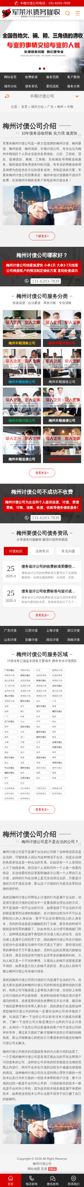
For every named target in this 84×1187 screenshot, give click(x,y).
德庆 (54, 716)
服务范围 (52, 77)
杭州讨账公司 (57, 794)
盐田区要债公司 (25, 681)
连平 (38, 752)
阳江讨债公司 (9, 758)
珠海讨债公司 (41, 681)
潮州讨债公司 (25, 768)
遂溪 (54, 706)
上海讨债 (52, 630)
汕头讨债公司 (57, 686)
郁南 (54, 778)
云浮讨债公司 (25, 778)
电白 (38, 727)
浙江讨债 (73, 630)
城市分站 (10, 86)
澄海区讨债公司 (41, 691)
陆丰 (38, 747)
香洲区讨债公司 (57, 681)
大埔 (6, 742)
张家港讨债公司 (57, 788)
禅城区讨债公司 (25, 696)
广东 (50, 106)
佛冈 (54, 757)
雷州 (38, 711)
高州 (54, 727)
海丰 (6, 747)
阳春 (22, 757)
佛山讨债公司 (9, 696)
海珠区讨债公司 (9, 675)
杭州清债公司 (9, 798)
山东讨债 (10, 639)
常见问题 (68, 551)
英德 (38, 763)
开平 (38, 721)
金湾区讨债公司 (25, 686)
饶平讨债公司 (57, 768)
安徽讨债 (31, 639)
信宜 (22, 732)
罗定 (22, 783)
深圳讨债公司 (25, 675)
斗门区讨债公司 (9, 686)
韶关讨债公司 (25, 701)
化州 (6, 732)
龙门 (22, 737)
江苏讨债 (31, 630)
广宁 (6, 716)
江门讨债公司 (9, 722)
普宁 (6, 778)
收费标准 (31, 77)
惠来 (54, 773)
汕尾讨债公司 (57, 742)
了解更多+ (42, 236)
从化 (38, 670)
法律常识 (42, 551)
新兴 (38, 778)
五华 (38, 742)
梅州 (60, 106)
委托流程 (52, 86)
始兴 (38, 701)
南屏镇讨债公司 (41, 686)
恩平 (6, 727)
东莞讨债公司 (57, 763)
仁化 (54, 701)
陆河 (22, 747)
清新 (22, 763)
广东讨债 (10, 630)
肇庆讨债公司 (57, 711)
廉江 (22, 711)
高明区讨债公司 (9, 701)
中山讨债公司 (9, 768)
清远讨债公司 (41, 758)
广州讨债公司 (9, 670)
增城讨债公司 (25, 670)
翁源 (6, 706)
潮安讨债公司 (41, 768)
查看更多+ (42, 472)
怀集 (22, 716)
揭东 (22, 773)
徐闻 (6, 711)
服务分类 (73, 86)
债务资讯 (31, 86)
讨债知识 (15, 551)
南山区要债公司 (9, 681)
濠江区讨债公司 (57, 691)
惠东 (6, 737)
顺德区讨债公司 (57, 696)
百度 (44, 1169)
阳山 (6, 763)
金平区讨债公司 (9, 691)
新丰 (22, 706)
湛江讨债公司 (41, 706)
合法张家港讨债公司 (9, 788)
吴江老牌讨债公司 (25, 788)
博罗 (54, 732)
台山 (22, 721)
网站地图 (34, 1169)
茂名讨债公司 (25, 727)
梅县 (54, 737)
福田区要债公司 (41, 675)
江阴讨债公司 (41, 788)
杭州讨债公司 (25, 794)
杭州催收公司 (25, 798)
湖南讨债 (73, 639)
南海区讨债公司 (41, 696)
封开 (38, 716)
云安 (6, 783)
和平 (54, 752)
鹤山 (54, 721)
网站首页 (10, 77)
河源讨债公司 (57, 747)
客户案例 (73, 77)
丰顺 (70, 106)
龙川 (22, 752)
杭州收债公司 (41, 794)
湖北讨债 (52, 639)
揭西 (38, 773)
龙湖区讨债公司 (25, 691)
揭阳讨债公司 (9, 773)
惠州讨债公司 (41, 732)
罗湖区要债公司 (57, 675)
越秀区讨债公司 (57, 670)
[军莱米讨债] (32, 12)
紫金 (6, 752)
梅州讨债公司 (41, 737)
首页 (24, 106)
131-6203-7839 (45, 281)
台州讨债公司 (9, 794)
